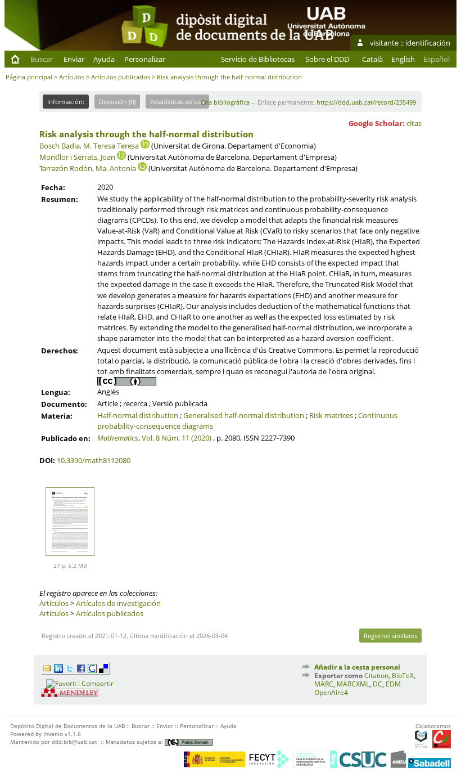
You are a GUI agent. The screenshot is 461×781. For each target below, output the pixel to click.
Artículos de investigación (118, 603)
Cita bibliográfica (225, 102)
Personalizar (144, 59)
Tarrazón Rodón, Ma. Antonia (87, 168)
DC (377, 684)
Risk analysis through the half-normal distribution (146, 134)
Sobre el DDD (327, 59)
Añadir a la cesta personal (357, 667)
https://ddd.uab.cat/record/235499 (366, 102)
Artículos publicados (120, 77)
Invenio (53, 734)
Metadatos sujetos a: (135, 742)
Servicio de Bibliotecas (258, 59)
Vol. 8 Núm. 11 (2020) (176, 438)
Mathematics (117, 438)
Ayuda (104, 59)
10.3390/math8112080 (93, 460)
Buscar (41, 59)
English (403, 59)
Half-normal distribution (137, 415)
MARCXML (353, 684)
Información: (65, 101)
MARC (323, 684)
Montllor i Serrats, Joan (77, 157)
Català (372, 59)
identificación (427, 43)
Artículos (71, 77)
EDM (393, 684)
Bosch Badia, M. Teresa (77, 146)
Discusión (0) (117, 101)
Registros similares (390, 635)
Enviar (74, 59)
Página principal (29, 77)
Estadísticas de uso (177, 101)
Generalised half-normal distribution (243, 415)
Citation (376, 675)
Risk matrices (331, 415)
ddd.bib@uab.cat (74, 742)
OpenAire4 (331, 692)
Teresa (128, 146)
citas (414, 123)
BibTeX (403, 675)
